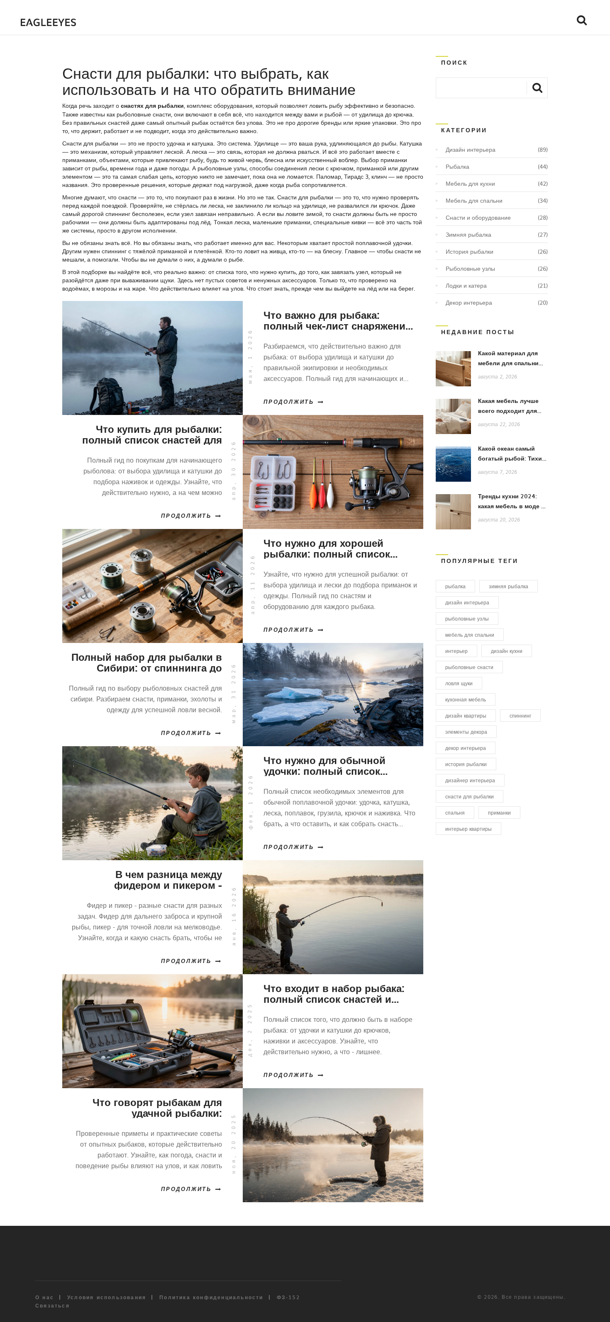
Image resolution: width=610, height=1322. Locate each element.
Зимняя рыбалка (468, 234)
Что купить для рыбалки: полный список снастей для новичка (152, 434)
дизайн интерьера (467, 602)
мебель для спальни (469, 634)
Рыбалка (457, 166)
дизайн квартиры (465, 715)
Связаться (52, 1305)
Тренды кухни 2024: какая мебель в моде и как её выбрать (511, 506)
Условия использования (106, 1297)
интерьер (456, 651)
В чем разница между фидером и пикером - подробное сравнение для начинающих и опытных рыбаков (156, 879)
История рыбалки (469, 251)
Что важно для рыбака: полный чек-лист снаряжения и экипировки (337, 320)
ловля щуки (459, 683)
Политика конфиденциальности (211, 1297)
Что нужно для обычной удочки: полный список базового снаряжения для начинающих (328, 765)
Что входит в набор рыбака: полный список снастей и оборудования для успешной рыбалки (336, 993)
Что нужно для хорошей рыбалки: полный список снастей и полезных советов (335, 548)
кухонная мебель (465, 699)
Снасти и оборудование (478, 217)
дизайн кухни (506, 651)
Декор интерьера (469, 302)
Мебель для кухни (470, 183)
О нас (44, 1297)
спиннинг (520, 715)
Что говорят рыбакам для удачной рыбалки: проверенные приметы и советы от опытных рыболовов (157, 1107)
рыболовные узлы (467, 618)
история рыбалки (466, 764)
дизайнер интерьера (470, 780)
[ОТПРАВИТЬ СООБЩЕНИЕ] (537, 87)
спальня (455, 812)
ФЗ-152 (288, 1297)
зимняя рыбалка (508, 586)
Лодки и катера (466, 285)
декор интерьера (465, 748)
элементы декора (466, 731)
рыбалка (455, 586)
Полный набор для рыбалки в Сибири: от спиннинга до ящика (146, 662)
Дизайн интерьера (470, 149)
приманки (499, 812)
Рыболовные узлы (470, 268)
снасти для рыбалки (469, 796)
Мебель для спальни (474, 200)
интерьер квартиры (468, 828)
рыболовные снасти (469, 667)
